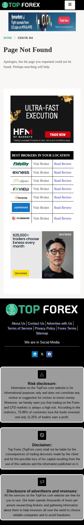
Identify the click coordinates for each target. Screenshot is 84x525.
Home (8, 38)
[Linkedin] (35, 354)
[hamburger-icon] (70, 5)
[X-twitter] (42, 354)
